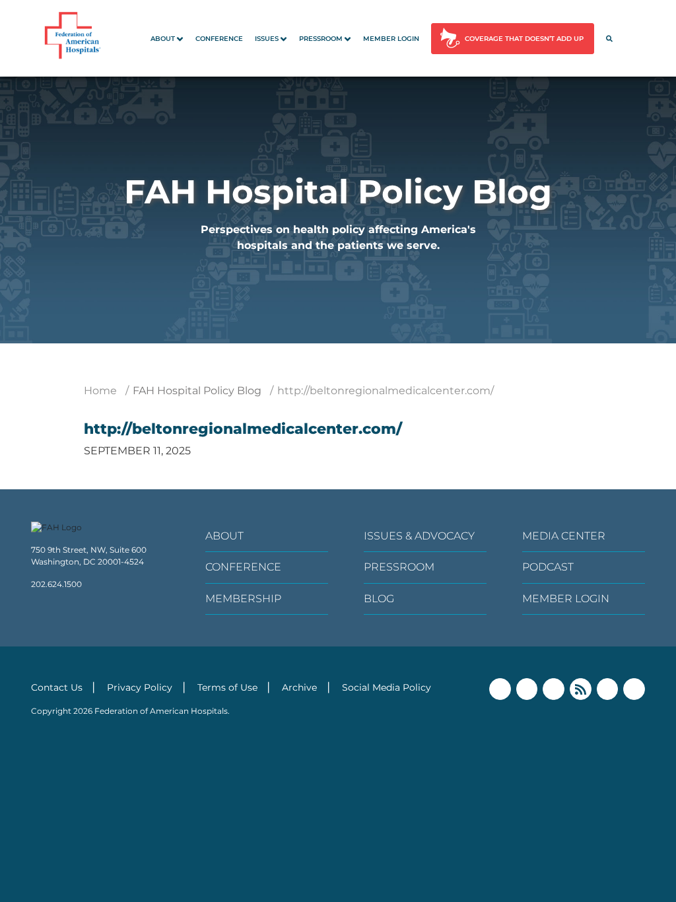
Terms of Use (227, 687)
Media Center (563, 536)
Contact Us (57, 687)
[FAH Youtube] (608, 689)
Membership (243, 598)
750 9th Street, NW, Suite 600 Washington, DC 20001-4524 (89, 556)
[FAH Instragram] (634, 689)
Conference (219, 38)
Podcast (548, 567)
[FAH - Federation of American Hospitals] (74, 38)
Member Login (391, 38)
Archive (299, 687)
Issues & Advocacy (419, 536)
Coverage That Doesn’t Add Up (524, 38)
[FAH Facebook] (500, 689)
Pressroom (321, 38)
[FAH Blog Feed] (581, 689)
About (163, 38)
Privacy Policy (139, 687)
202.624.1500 (56, 584)
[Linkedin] (553, 689)
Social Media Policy (386, 687)
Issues (267, 38)
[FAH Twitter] (527, 689)
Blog (379, 598)
